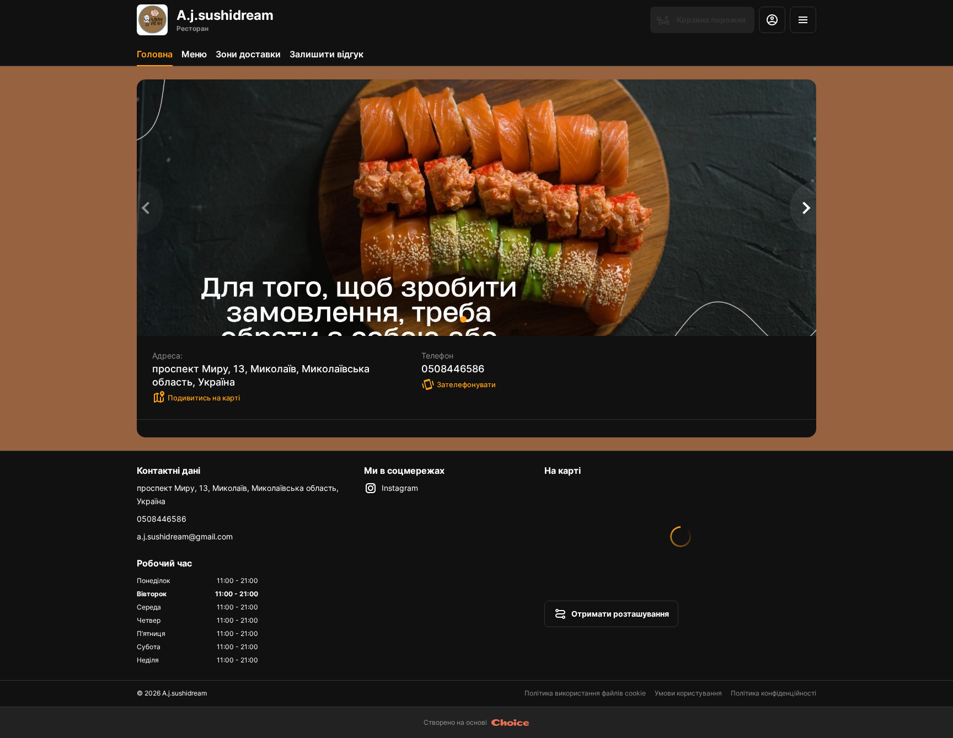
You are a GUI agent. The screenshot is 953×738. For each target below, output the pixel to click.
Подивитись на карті (204, 397)
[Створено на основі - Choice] (510, 722)
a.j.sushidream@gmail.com (185, 536)
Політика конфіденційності (773, 693)
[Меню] (803, 20)
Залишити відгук (326, 54)
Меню (194, 54)
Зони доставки (248, 54)
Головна (155, 54)
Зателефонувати (466, 384)
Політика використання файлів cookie (585, 693)
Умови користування (688, 693)
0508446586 (161, 518)
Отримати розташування (620, 613)
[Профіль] (772, 20)
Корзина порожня (711, 19)
